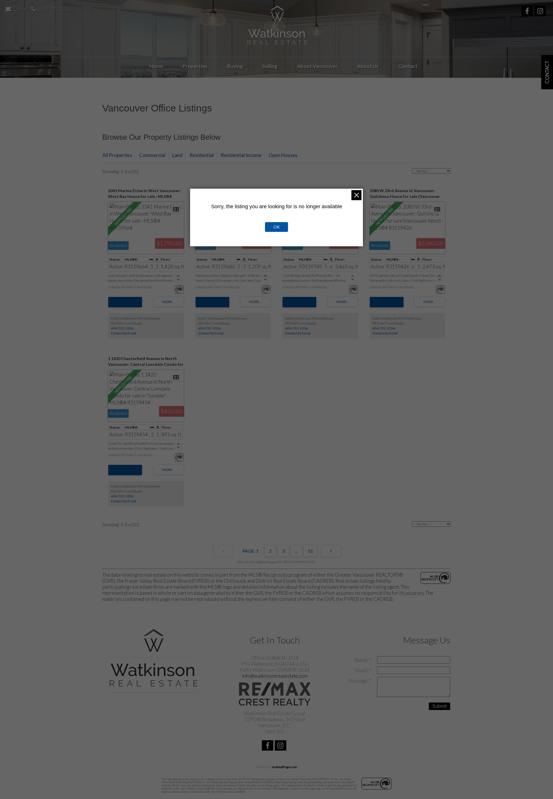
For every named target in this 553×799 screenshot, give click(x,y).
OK (276, 226)
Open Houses (283, 155)
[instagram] (540, 12)
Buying (235, 66)
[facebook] (527, 12)
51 (310, 551)
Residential (202, 155)
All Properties (117, 155)
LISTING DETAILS (125, 302)
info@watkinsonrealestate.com (275, 676)
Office (20, 9)
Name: (362, 660)
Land (177, 155)
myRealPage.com (284, 767)
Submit (439, 706)
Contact (408, 66)
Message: (358, 681)
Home (156, 66)
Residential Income (241, 155)
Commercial (152, 155)
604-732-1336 (122, 328)
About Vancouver (317, 66)
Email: (362, 670)
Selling (269, 66)
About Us (367, 66)
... (296, 551)
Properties (195, 66)
